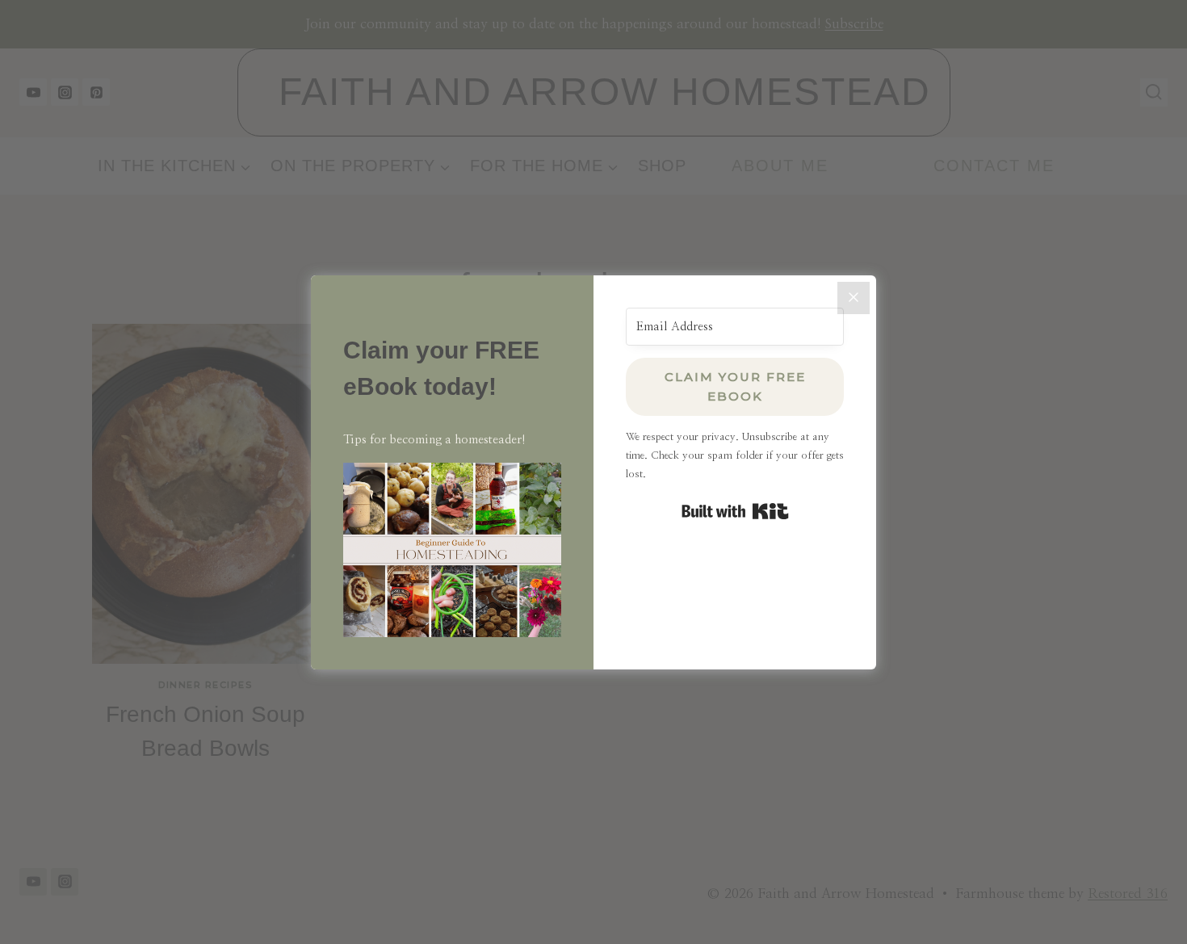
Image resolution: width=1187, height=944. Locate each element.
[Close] (853, 298)
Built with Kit (735, 511)
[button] (452, 550)
